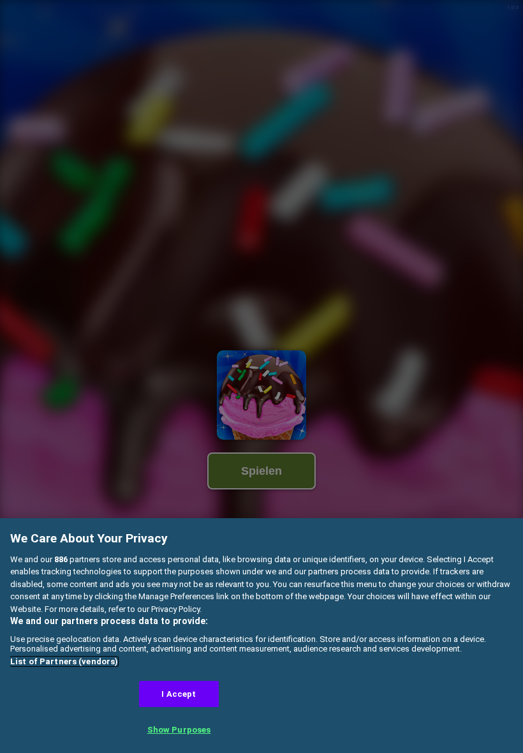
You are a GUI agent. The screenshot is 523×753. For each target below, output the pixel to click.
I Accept (178, 694)
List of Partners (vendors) (64, 661)
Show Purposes (179, 729)
